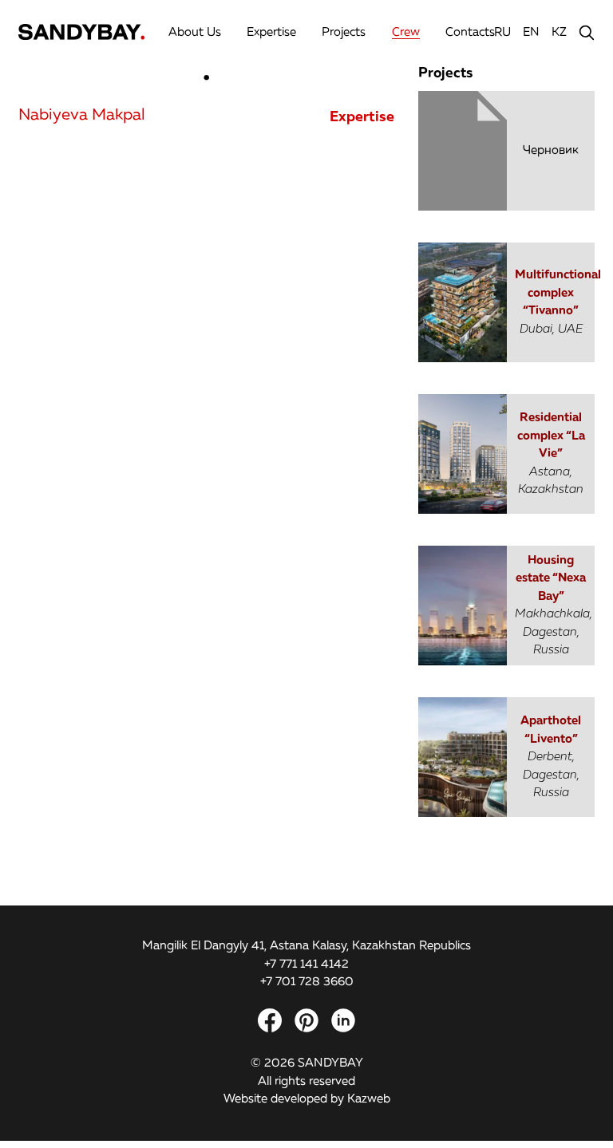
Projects (344, 32)
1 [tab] (207, 80)
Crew (406, 32)
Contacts (470, 32)
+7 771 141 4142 (306, 964)
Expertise (271, 32)
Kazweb (368, 1099)
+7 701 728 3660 (307, 982)
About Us (194, 32)
